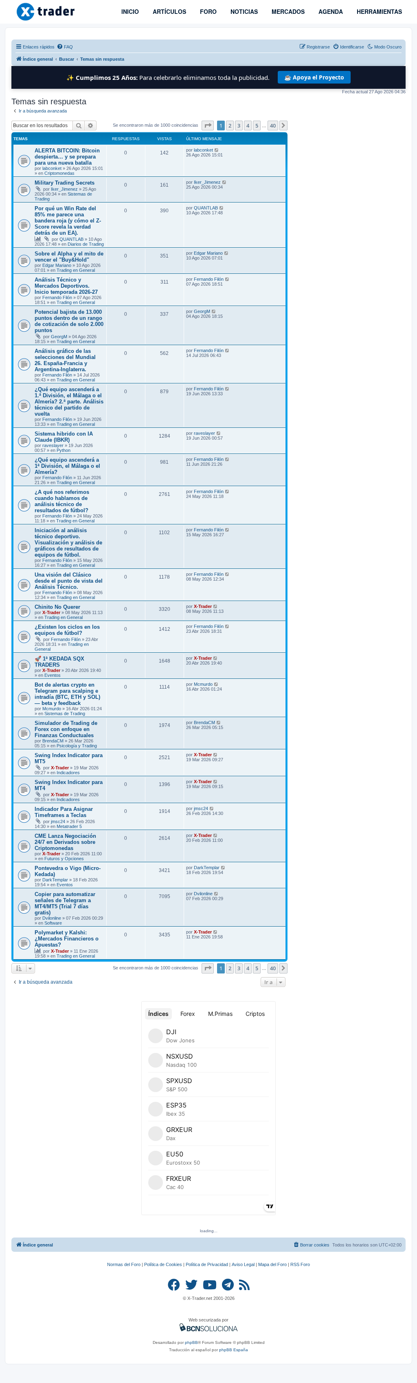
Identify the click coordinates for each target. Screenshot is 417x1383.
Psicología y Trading (77, 745)
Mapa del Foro (272, 1264)
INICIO (129, 11)
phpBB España (233, 1350)
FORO (207, 11)
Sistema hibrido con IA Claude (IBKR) (64, 437)
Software (53, 923)
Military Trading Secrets (64, 183)
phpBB (191, 1342)
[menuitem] (65, 47)
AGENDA (330, 11)
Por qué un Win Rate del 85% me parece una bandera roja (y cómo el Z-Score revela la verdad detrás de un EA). (68, 220)
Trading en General (76, 270)
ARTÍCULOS (168, 11)
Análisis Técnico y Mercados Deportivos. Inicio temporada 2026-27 (66, 286)
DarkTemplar (55, 879)
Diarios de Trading (86, 244)
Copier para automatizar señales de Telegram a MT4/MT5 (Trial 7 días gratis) (65, 903)
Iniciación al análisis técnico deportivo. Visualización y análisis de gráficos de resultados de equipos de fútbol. (68, 542)
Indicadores (68, 772)
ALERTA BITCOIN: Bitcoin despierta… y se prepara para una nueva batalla (67, 157)
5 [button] (256, 125)
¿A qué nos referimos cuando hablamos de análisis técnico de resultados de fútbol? (62, 501)
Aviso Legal (243, 1264)
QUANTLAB (71, 239)
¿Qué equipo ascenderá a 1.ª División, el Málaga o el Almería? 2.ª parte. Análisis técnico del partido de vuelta (69, 401)
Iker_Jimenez (64, 189)
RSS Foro (300, 1264)
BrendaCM (53, 740)
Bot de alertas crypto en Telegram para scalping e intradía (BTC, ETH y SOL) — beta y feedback (67, 694)
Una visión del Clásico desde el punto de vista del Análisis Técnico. (69, 581)
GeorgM (59, 336)
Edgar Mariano (56, 265)
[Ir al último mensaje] (216, 150)
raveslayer (53, 445)
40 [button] (273, 125)
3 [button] (238, 125)
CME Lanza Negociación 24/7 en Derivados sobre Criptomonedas (65, 842)
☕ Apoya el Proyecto (314, 77)
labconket (51, 168)
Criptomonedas (59, 173)
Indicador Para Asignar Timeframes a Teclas (64, 812)
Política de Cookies (163, 1264)
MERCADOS (287, 11)
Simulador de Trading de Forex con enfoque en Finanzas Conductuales (66, 729)
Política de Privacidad (207, 1264)
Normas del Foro (123, 1264)
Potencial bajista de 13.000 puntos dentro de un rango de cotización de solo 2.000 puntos (69, 321)
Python (63, 450)
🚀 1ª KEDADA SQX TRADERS (59, 662)
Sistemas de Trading (64, 713)
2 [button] (229, 125)
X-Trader (51, 612)
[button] (208, 125)
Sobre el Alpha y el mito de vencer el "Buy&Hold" (69, 257)
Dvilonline (51, 918)
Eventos (52, 675)
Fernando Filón (57, 297)
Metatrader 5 (69, 826)
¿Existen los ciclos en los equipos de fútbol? (67, 630)
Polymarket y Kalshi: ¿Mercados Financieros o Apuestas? (67, 938)
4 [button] (247, 125)
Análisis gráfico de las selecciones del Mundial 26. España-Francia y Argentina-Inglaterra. (65, 360)
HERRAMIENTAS (378, 11)
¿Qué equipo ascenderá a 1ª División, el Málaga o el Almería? (67, 466)
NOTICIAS (243, 11)
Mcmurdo (51, 708)
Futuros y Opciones (64, 858)
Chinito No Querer (57, 607)
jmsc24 (58, 821)
